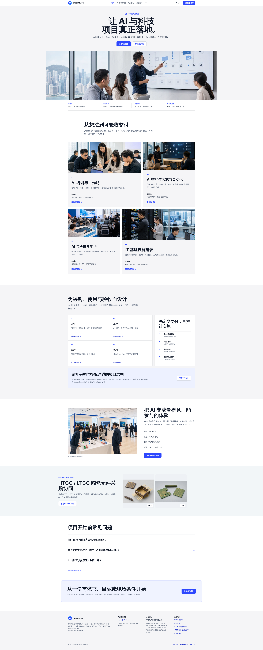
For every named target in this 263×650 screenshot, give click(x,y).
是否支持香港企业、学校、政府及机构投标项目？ (94, 550)
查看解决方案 (139, 44)
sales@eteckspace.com (126, 620)
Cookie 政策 (184, 644)
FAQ (146, 3)
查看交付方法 (184, 378)
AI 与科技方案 (121, 3)
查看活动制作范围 (153, 455)
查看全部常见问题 (74, 570)
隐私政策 (175, 644)
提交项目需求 (189, 3)
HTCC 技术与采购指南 (181, 630)
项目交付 (131, 3)
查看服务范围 (77, 202)
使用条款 (192, 644)
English (179, 3)
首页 (112, 3)
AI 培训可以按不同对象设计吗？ (85, 560)
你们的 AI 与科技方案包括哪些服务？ (87, 539)
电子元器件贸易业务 (180, 626)
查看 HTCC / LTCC (67, 504)
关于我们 (139, 3)
